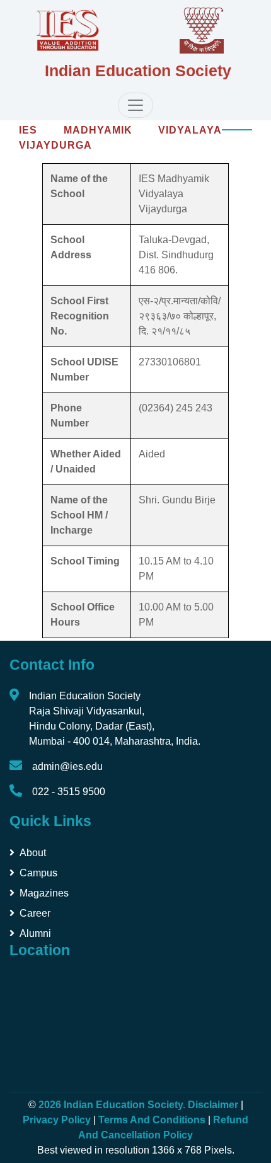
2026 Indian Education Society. (113, 1104)
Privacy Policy (57, 1119)
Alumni (35, 933)
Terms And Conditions (151, 1119)
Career (35, 913)
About (33, 852)
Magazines (44, 893)
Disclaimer (213, 1104)
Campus (38, 873)
